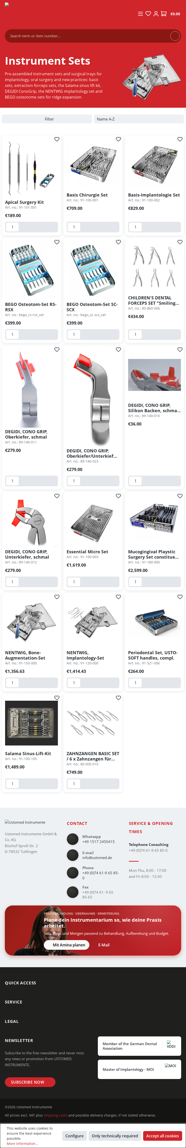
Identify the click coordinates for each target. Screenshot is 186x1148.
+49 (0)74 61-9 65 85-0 (100, 875)
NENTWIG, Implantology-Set (85, 655)
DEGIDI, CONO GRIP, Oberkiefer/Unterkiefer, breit (93, 453)
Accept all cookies (162, 1136)
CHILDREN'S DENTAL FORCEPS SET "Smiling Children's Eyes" (151, 300)
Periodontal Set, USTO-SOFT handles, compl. (153, 655)
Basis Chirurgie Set (87, 195)
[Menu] (140, 14)
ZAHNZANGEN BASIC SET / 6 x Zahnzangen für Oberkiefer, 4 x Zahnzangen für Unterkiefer (93, 756)
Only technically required (115, 1136)
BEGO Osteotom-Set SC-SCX (92, 307)
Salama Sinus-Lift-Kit (28, 753)
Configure (74, 1136)
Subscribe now (27, 1082)
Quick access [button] (20, 983)
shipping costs (55, 1115)
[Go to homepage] (68, 14)
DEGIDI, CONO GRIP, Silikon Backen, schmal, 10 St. (154, 408)
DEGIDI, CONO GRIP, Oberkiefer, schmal (26, 434)
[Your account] (156, 14)
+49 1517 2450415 (98, 841)
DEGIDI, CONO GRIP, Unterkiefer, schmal (27, 554)
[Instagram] (60, 1107)
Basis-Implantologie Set (154, 195)
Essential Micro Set (87, 551)
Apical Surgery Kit (24, 202)
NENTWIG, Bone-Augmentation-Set (25, 655)
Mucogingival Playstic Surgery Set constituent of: (154, 554)
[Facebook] (67, 1107)
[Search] (174, 35)
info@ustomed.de (97, 857)
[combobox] (90, 36)
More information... (22, 1143)
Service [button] (14, 1002)
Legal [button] (12, 1021)
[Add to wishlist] (57, 139)
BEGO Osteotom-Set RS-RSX (30, 307)
